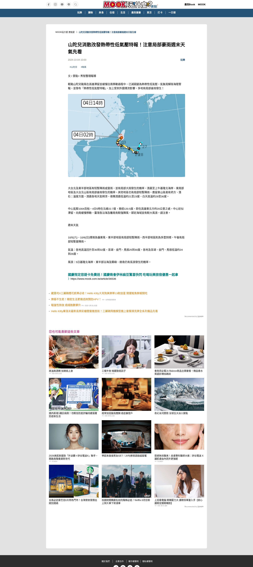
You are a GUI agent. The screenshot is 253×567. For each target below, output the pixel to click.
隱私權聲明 (147, 561)
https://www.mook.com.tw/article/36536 (93, 278)
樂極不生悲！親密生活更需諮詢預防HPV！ (76, 299)
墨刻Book (189, 4)
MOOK (202, 4)
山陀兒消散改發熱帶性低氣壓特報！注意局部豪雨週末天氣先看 (107, 32)
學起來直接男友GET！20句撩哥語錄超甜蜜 (124, 455)
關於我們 (106, 561)
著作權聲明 (133, 561)
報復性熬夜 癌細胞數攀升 (66, 305)
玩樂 (182, 60)
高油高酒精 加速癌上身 (61, 371)
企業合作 (120, 561)
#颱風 (83, 67)
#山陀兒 (73, 67)
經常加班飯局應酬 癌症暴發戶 (117, 413)
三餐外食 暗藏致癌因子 (114, 371)
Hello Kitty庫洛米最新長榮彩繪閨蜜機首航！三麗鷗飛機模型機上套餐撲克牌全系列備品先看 (104, 311)
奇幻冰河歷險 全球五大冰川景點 (171, 413)
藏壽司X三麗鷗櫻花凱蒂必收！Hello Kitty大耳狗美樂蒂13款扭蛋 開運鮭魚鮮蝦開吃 (99, 293)
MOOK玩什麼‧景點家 (65, 32)
